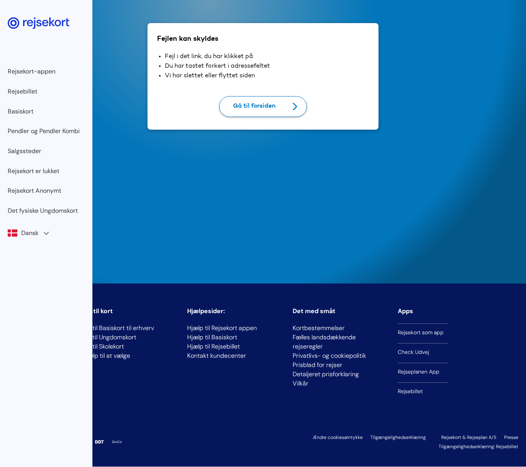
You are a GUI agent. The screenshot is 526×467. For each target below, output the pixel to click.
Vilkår (300, 383)
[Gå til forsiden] (38, 23)
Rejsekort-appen (31, 71)
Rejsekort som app (421, 332)
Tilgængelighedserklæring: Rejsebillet (478, 447)
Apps (405, 311)
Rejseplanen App (418, 371)
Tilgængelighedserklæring (398, 437)
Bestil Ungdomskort (109, 337)
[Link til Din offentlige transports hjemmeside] (99, 442)
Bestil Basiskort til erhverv (118, 328)
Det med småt (314, 311)
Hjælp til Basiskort (212, 337)
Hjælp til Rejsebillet (213, 346)
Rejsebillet (22, 91)
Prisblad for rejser (317, 365)
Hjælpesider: (206, 311)
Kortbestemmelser (319, 328)
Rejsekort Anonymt (34, 191)
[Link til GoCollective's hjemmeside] (117, 442)
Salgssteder (24, 151)
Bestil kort (97, 311)
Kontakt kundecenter (216, 356)
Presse (511, 437)
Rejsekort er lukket (33, 171)
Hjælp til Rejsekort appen (222, 328)
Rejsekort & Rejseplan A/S (468, 437)
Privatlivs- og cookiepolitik (329, 356)
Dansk (30, 233)
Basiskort (21, 111)
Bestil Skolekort (103, 346)
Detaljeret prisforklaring (326, 374)
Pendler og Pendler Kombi (44, 131)
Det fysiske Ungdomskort (43, 211)
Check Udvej (413, 352)
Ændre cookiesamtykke (338, 437)
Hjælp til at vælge (106, 356)
